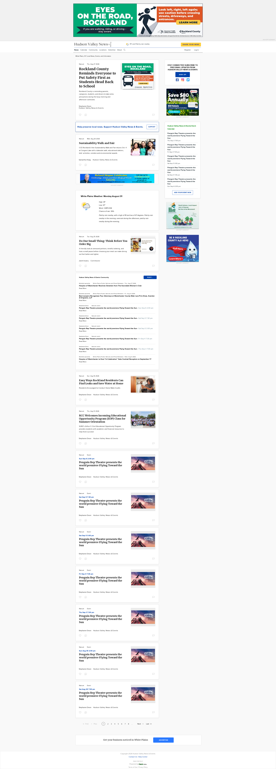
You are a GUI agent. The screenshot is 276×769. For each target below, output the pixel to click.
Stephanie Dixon (85, 106)
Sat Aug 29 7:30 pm (87, 689)
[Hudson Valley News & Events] (93, 44)
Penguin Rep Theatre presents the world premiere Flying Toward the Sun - (116, 308)
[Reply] (86, 115)
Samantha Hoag (85, 160)
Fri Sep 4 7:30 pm (86, 574)
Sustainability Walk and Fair (97, 143)
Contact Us (133, 757)
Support (151, 127)
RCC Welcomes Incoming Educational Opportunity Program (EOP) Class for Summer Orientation (102, 418)
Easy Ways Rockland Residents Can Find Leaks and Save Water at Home (101, 382)
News (76, 50)
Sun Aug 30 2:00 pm (87, 651)
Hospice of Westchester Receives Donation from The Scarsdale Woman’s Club (110, 286)
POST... (150, 277)
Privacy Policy (143, 767)
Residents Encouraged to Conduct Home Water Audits (99, 388)
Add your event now (182, 192)
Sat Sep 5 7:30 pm (86, 497)
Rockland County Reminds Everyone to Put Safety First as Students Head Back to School (97, 77)
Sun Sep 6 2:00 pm (86, 459)
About (119, 50)
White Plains (97, 283)
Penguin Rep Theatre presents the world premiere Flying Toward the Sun (100, 465)
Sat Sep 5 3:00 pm (86, 536)
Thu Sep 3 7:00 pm (86, 612)
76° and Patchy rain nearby (139, 44)
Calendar (83, 50)
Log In (196, 50)
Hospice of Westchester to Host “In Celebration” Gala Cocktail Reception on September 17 (115, 359)
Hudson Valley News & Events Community (94, 277)
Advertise (111, 50)
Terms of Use (133, 767)
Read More (82, 288)
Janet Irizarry (84, 261)
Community (93, 50)
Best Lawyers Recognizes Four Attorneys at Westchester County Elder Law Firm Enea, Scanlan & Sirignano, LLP (116, 297)
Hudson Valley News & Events (91, 108)
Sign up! (182, 75)
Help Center (142, 757)
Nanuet (81, 64)
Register (187, 50)
